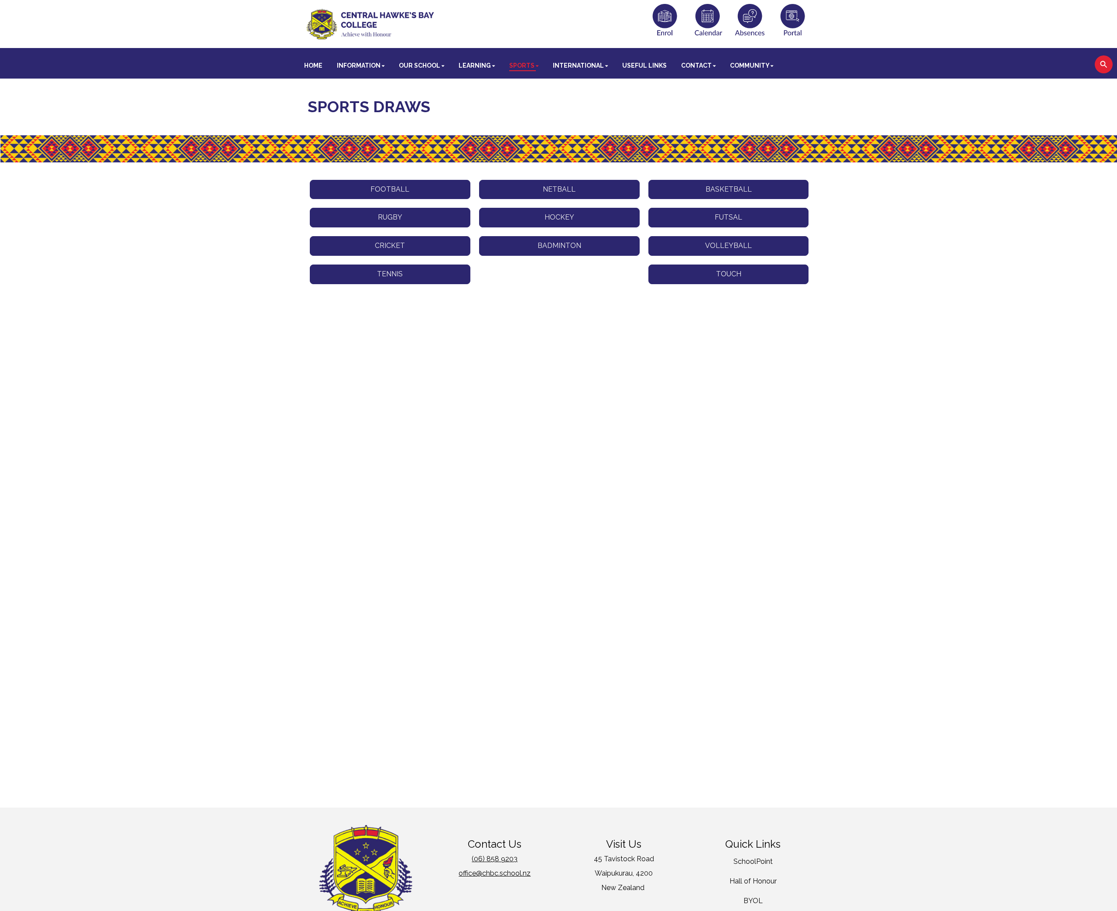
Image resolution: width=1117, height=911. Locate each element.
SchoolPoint (753, 861)
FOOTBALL (389, 189)
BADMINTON (559, 245)
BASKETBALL (729, 189)
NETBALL (559, 189)
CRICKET (390, 245)
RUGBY (390, 217)
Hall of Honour (753, 881)
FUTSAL (728, 217)
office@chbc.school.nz (495, 873)
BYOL (753, 901)
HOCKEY (559, 217)
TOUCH (728, 274)
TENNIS (390, 274)
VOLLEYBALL (728, 245)
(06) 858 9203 (494, 859)
